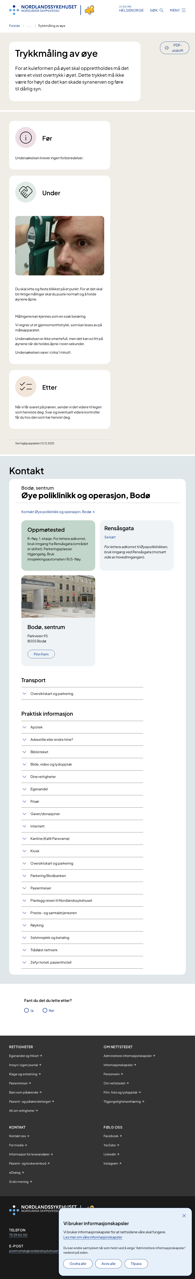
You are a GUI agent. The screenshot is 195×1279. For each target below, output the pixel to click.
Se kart (110, 537)
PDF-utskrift (177, 48)
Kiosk (34, 851)
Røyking (37, 925)
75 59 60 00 (18, 1235)
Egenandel (39, 789)
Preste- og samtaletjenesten (53, 912)
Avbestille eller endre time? (51, 739)
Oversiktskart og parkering (51, 693)
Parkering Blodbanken (48, 875)
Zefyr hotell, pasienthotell (50, 962)
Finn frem (41, 654)
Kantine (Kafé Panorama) (49, 838)
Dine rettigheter (43, 776)
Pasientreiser (40, 888)
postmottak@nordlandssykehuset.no (36, 1251)
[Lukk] (184, 1216)
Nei (51, 1010)
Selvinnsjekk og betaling (49, 937)
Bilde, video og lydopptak (51, 764)
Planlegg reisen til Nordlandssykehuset (61, 900)
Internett (37, 826)
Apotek (36, 727)
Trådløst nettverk (44, 950)
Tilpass (136, 1263)
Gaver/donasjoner (45, 813)
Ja (32, 1010)
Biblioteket (39, 752)
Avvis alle (108, 1263)
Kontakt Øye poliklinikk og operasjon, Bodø (56, 511)
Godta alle (78, 1263)
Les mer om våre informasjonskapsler (92, 1237)
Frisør (34, 801)
